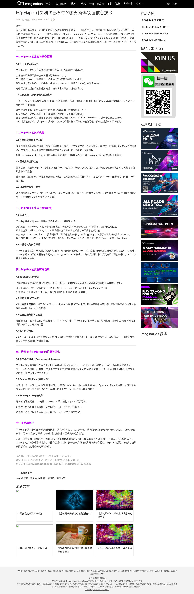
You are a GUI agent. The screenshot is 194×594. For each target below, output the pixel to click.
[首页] (30, 4)
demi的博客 (22, 478)
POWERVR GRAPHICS (153, 20)
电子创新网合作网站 (97, 578)
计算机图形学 (25, 473)
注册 (175, 3)
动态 (83, 3)
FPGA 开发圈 (118, 581)
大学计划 (128, 3)
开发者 (100, 3)
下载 (109, 3)
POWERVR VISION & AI (154, 40)
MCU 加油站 (128, 581)
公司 (139, 3)
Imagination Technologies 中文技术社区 (83, 581)
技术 (74, 3)
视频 (117, 3)
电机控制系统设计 (59, 581)
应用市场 (61, 3)
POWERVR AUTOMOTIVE (155, 33)
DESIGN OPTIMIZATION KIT (156, 27)
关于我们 (88, 590)
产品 (49, 3)
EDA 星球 (138, 581)
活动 (91, 3)
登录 (168, 3)
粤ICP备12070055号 (101, 590)
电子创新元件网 (106, 581)
